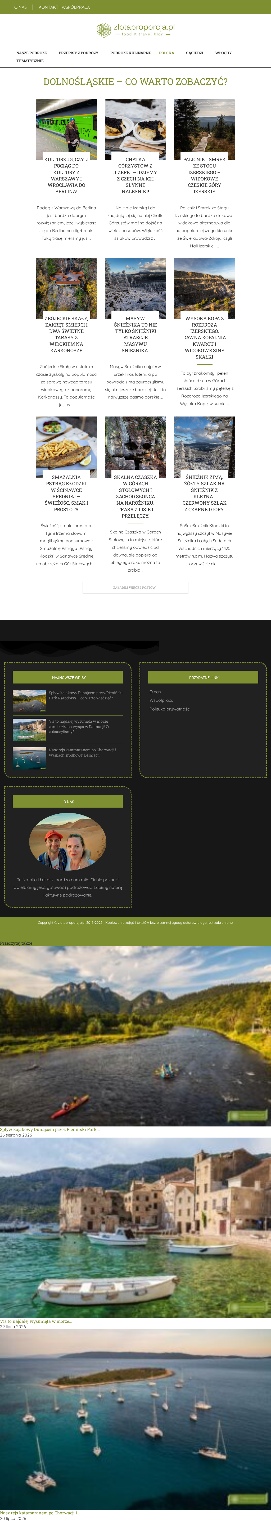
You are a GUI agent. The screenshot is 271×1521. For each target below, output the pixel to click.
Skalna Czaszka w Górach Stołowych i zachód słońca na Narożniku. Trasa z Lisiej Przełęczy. (135, 496)
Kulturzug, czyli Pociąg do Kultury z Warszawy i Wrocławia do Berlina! (66, 175)
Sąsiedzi (194, 52)
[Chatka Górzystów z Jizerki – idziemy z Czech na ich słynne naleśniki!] (135, 129)
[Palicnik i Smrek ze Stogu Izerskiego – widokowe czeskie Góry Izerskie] (204, 129)
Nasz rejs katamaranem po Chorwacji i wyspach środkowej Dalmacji (82, 752)
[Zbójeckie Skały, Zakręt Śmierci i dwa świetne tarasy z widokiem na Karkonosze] (66, 288)
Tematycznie (30, 60)
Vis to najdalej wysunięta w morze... (36, 1321)
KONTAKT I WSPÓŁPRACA (64, 7)
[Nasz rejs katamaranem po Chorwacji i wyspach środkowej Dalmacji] (29, 758)
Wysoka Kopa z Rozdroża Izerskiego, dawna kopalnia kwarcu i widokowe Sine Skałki (204, 337)
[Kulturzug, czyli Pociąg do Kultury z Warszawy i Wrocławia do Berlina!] (66, 129)
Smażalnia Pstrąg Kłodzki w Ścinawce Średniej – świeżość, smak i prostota (66, 493)
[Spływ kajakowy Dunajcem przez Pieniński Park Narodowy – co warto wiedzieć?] (29, 701)
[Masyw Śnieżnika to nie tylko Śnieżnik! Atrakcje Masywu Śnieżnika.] (135, 288)
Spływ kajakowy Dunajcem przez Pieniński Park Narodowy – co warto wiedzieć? (86, 695)
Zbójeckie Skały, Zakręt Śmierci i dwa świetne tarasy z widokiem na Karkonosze (66, 334)
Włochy (223, 52)
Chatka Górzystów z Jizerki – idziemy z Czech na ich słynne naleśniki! (135, 175)
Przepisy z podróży (78, 52)
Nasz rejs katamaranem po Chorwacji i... (40, 1512)
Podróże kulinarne (130, 52)
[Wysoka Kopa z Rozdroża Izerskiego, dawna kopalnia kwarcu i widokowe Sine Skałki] (204, 288)
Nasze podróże (31, 52)
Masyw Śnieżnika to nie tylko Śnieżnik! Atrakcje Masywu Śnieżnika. (135, 334)
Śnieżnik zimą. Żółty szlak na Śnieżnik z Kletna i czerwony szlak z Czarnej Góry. (205, 493)
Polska (166, 52)
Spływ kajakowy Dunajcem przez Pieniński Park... (50, 1129)
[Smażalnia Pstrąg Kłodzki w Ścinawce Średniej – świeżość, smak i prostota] (66, 447)
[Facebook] (249, 7)
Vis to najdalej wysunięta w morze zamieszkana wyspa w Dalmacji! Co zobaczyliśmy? (79, 726)
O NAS (20, 7)
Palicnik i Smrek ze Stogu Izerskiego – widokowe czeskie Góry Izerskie (204, 175)
